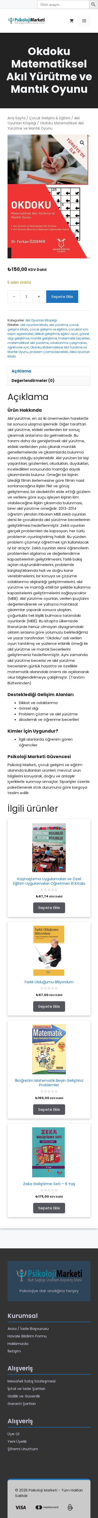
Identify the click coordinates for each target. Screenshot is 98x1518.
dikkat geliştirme (46, 334)
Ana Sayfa (16, 118)
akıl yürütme (58, 325)
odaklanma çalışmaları (68, 343)
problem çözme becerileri (49, 352)
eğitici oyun (69, 334)
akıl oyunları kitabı (34, 325)
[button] (82, 142)
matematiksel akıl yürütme (28, 343)
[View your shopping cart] (71, 21)
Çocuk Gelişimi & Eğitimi (49, 118)
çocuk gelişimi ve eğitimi (48, 329)
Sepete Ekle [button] (49, 907)
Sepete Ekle (62, 296)
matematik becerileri (73, 338)
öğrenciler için (18, 347)
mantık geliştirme (43, 338)
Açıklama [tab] (21, 371)
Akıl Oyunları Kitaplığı (41, 320)
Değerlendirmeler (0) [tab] (33, 380)
